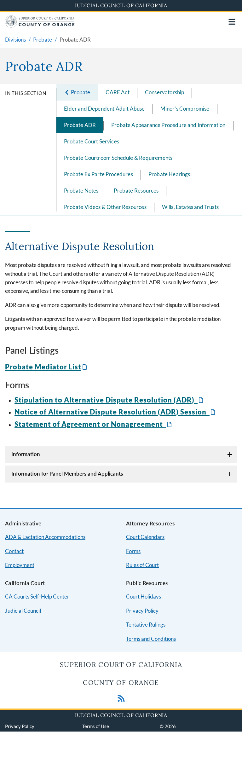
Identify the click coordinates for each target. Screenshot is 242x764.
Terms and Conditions (151, 638)
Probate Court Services (91, 141)
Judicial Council (23, 610)
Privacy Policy (142, 610)
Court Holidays (143, 596)
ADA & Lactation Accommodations (45, 537)
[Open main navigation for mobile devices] (231, 21)
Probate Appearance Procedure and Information (168, 125)
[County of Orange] (40, 26)
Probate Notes (81, 190)
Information (25, 454)
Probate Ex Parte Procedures (98, 174)
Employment (19, 565)
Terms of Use (95, 726)
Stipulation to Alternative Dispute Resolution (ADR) (109, 400)
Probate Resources (136, 190)
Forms (133, 551)
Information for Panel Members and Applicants (67, 473)
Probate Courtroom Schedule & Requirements (118, 157)
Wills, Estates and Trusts (190, 207)
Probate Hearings (169, 174)
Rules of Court (142, 565)
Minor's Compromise (185, 108)
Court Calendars (145, 537)
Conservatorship (164, 92)
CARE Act (117, 92)
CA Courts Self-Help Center (37, 596)
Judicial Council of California (121, 5)
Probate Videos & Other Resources (105, 207)
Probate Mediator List (46, 366)
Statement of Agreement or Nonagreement (93, 424)
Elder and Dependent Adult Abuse (104, 108)
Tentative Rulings (145, 624)
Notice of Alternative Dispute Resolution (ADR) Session (115, 412)
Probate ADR (80, 125)
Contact (14, 551)
